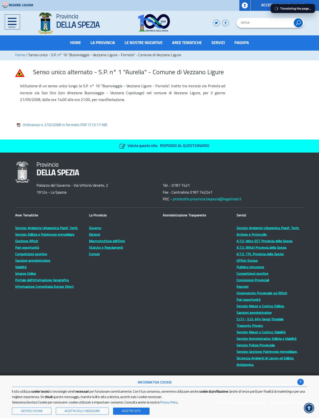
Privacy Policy (169, 402)
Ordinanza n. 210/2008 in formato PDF (65, 125)
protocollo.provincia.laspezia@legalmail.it (207, 199)
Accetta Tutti (131, 411)
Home (20, 55)
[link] (154, 23)
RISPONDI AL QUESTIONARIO (184, 146)
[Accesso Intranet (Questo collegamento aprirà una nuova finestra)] (245, 5)
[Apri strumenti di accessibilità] (309, 408)
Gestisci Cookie (32, 411)
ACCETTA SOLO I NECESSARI (82, 411)
